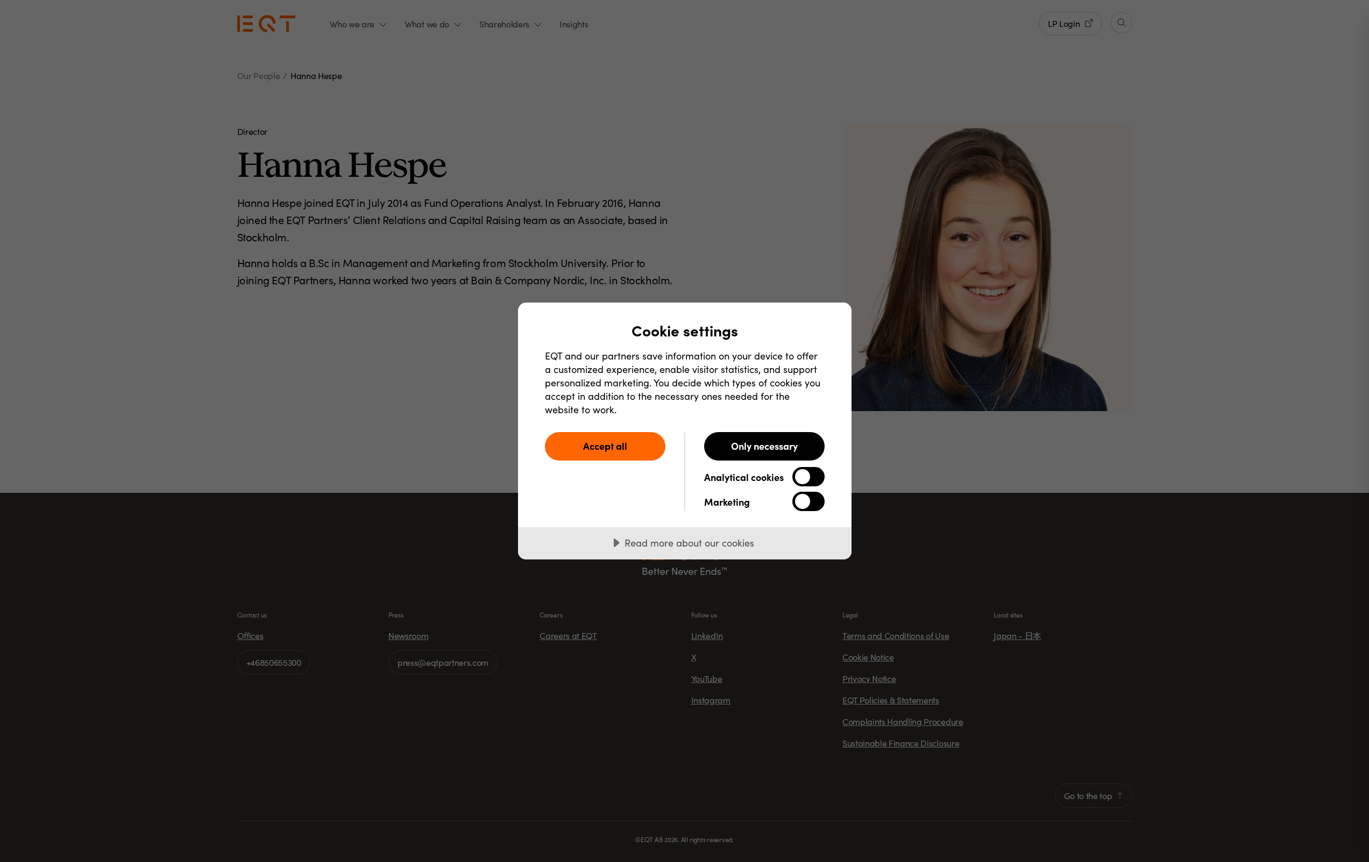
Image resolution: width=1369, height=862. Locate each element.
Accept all (605, 445)
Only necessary (764, 445)
